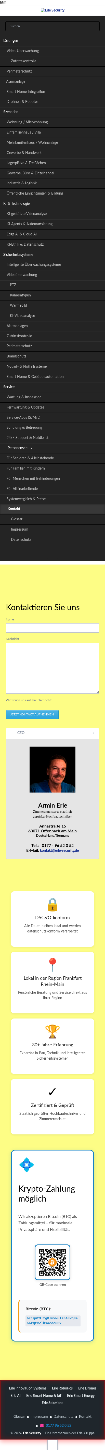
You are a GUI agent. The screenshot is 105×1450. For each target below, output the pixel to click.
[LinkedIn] (41, 554)
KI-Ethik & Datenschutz (25, 244)
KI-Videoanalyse (22, 316)
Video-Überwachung (23, 51)
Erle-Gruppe (86, 1433)
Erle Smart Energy (81, 1396)
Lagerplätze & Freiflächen (26, 163)
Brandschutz (16, 356)
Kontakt (85, 1417)
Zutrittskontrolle (23, 61)
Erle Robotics (62, 1388)
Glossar (16, 519)
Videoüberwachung (22, 275)
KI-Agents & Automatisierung (29, 224)
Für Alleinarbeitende (22, 489)
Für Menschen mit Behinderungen (33, 479)
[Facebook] (64, 554)
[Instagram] (52, 554)
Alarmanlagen (17, 326)
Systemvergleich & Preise (26, 499)
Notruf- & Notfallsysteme (27, 366)
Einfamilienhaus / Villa (24, 132)
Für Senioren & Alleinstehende (30, 458)
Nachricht (12, 638)
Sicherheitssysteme (18, 255)
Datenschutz (21, 540)
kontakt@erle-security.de (59, 851)
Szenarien (10, 112)
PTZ (13, 285)
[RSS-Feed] (75, 554)
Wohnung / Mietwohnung (27, 122)
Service (9, 387)
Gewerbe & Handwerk (24, 153)
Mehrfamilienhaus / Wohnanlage (32, 143)
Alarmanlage (15, 81)
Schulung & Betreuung (24, 427)
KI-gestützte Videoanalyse (27, 214)
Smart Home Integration (26, 92)
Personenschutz (20, 448)
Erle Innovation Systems (27, 1388)
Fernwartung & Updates (25, 407)
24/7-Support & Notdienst (27, 438)
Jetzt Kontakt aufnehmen (32, 714)
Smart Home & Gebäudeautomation (35, 377)
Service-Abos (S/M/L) (23, 418)
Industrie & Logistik (22, 183)
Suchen (94, 26)
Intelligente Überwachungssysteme (34, 265)
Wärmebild (18, 305)
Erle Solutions (52, 1403)
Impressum (19, 529)
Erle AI (15, 1396)
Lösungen (10, 41)
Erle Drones (87, 1388)
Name (10, 619)
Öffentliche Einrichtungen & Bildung (35, 193)
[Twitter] (30, 554)
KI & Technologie (16, 204)
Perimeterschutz (19, 71)
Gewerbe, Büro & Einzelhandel (30, 173)
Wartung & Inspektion (24, 397)
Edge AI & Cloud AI (22, 234)
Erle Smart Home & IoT (43, 1396)
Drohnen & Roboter (22, 102)
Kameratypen (20, 295)
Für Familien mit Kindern (26, 468)
